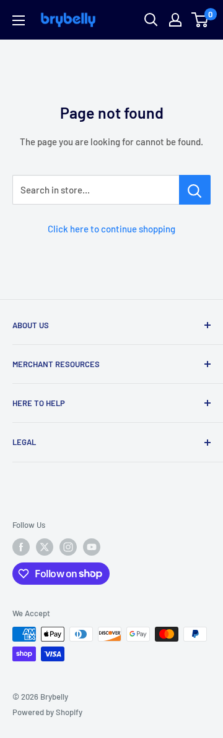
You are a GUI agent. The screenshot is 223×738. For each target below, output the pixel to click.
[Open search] (151, 20)
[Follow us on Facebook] (21, 547)
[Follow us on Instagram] (68, 547)
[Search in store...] (195, 190)
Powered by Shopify (47, 712)
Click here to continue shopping (111, 228)
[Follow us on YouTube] (91, 547)
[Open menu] (18, 20)
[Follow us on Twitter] (44, 547)
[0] (200, 19)
